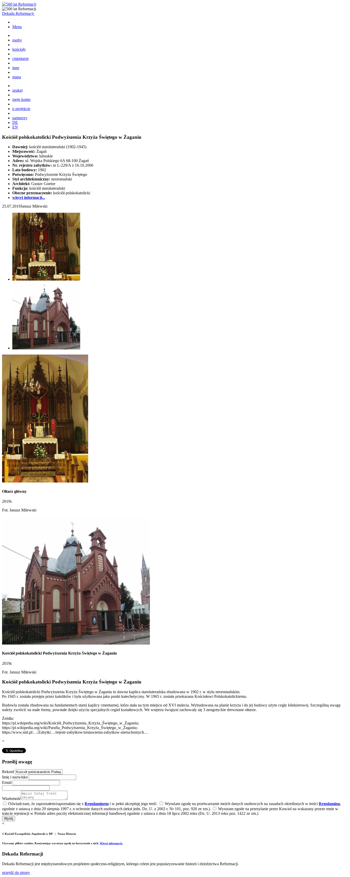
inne (15, 68)
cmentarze (20, 58)
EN (15, 127)
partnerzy (19, 118)
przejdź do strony (16, 872)
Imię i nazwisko (15, 777)
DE (15, 122)
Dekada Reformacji (18, 13)
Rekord (8, 771)
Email (7, 782)
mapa (16, 77)
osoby (17, 40)
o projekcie (21, 108)
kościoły (19, 49)
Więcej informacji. (111, 843)
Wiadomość (11, 798)
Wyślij (8, 818)
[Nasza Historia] (19, 4)
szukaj (17, 90)
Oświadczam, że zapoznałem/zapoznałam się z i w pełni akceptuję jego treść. (82, 803)
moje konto (21, 99)
